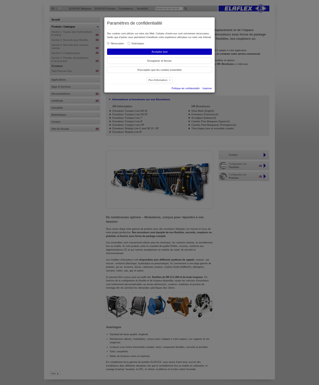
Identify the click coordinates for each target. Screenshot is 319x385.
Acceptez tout (159, 51)
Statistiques (137, 43)
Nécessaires (117, 43)
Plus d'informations (158, 80)
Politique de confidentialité (185, 88)
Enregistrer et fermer (159, 60)
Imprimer (207, 88)
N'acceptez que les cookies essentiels (160, 69)
